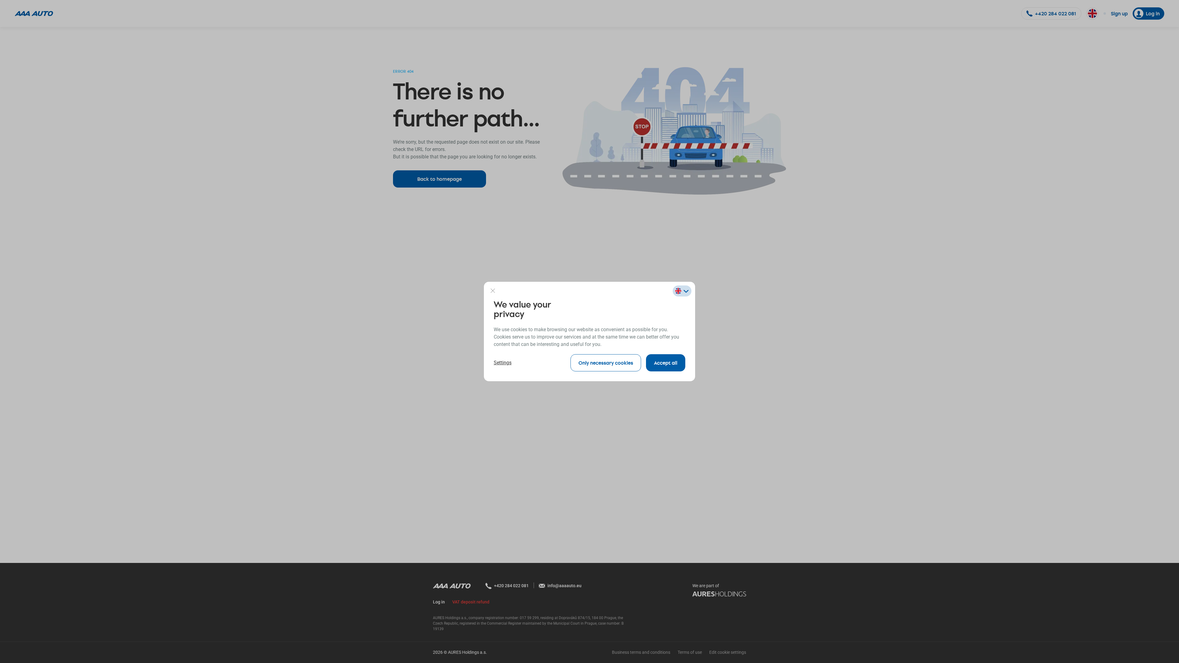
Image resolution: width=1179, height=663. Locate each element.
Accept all (665, 362)
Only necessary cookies (605, 362)
